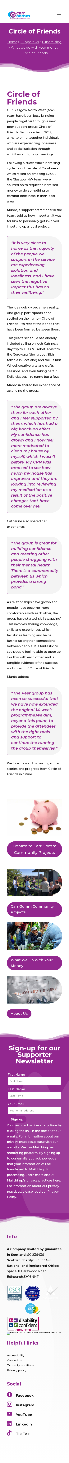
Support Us (30, 42)
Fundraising (52, 42)
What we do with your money (34, 47)
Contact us (14, 1360)
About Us (19, 1014)
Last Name (16, 1089)
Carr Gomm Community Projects (32, 909)
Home (12, 42)
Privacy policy (16, 1370)
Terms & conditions (20, 1365)
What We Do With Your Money (32, 963)
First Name (16, 1074)
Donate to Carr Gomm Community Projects (35, 849)
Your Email (16, 1104)
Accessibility (15, 1355)
